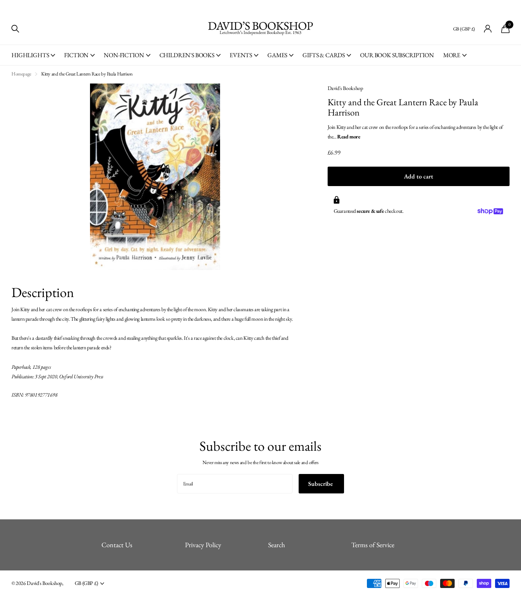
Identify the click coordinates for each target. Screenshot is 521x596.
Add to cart (418, 176)
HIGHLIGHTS (30, 55)
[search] (15, 28)
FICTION (76, 55)
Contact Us (116, 544)
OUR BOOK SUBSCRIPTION (397, 55)
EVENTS (241, 55)
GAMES (277, 55)
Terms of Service (372, 544)
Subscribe (321, 484)
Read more (348, 136)
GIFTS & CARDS (323, 55)
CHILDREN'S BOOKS (186, 55)
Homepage (21, 74)
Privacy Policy (203, 544)
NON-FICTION (124, 55)
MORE (451, 55)
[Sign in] (488, 28)
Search (276, 544)
